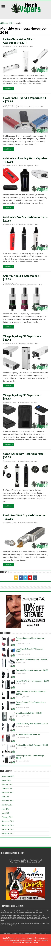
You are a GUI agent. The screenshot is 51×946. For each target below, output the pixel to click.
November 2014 (7, 833)
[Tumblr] (35, 577)
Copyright (6, 934)
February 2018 (7, 784)
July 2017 (5, 797)
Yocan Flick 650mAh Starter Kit (28, 734)
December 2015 (7, 821)
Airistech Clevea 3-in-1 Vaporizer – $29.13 (32, 745)
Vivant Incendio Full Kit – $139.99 (29, 713)
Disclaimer (32, 934)
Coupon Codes (9, 107)
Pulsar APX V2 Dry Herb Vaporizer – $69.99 (32, 681)
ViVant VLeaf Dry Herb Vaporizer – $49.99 (32, 724)
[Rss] (16, 577)
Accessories (24, 46)
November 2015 (7, 825)
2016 (10, 23)
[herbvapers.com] (25, 611)
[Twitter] (25, 577)
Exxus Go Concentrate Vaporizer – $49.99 (32, 670)
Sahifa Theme (8, 938)
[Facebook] (21, 577)
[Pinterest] (30, 577)
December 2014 (7, 829)
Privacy (15, 934)
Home (4, 23)
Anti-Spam (23, 934)
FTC (45, 934)
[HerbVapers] (25, 8)
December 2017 (7, 793)
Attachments (9, 285)
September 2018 (8, 776)
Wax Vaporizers (34, 107)
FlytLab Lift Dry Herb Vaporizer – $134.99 (31, 660)
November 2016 (7, 801)
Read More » (8, 88)
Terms (40, 934)
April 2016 (5, 813)
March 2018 (6, 780)
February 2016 (7, 817)
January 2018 (7, 789)
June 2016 (5, 809)
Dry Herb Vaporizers (21, 107)
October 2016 (7, 805)
